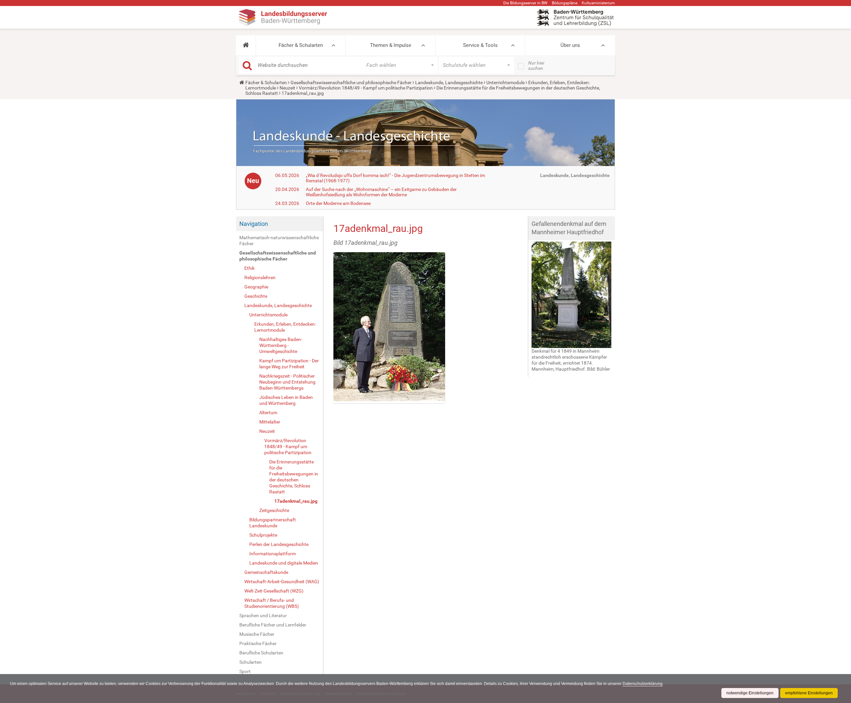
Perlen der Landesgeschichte (278, 544)
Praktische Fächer (258, 643)
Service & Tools (480, 45)
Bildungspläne (564, 3)
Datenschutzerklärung (643, 683)
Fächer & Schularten (301, 45)
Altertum (268, 412)
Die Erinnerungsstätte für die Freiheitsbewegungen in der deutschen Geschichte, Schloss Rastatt (293, 476)
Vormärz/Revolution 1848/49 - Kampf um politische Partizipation (366, 87)
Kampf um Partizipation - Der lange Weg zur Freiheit (289, 363)
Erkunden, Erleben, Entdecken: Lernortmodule (285, 327)
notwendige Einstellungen (750, 693)
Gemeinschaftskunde (266, 572)
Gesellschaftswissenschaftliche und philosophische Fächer (351, 82)
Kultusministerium (598, 3)
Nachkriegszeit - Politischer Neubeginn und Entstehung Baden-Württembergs (287, 382)
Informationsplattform (272, 553)
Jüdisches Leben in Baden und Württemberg (286, 400)
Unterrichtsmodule (505, 82)
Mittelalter (269, 422)
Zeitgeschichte (274, 510)
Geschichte (255, 296)
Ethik (249, 268)
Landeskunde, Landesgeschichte (449, 82)
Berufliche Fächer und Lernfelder (272, 624)
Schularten (250, 662)
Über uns (570, 45)
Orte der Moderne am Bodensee (338, 203)
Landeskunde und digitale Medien (283, 563)
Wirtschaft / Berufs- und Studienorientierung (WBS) (271, 603)
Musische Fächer (256, 634)
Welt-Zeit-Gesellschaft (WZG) (274, 591)
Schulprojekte (263, 535)
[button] (246, 45)
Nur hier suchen (536, 65)
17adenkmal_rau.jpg (295, 501)
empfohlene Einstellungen (809, 693)
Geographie (256, 286)
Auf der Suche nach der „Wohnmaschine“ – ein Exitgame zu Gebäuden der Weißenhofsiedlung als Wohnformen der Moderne (381, 192)
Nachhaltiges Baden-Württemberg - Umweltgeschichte (280, 345)
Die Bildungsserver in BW (525, 3)
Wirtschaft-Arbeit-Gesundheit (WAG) (281, 581)
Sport (245, 671)
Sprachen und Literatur (263, 615)
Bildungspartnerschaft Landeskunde (272, 522)
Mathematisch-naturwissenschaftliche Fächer (279, 240)
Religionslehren (260, 277)
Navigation (253, 223)
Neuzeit (287, 87)
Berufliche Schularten (261, 652)
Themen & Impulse (390, 45)
